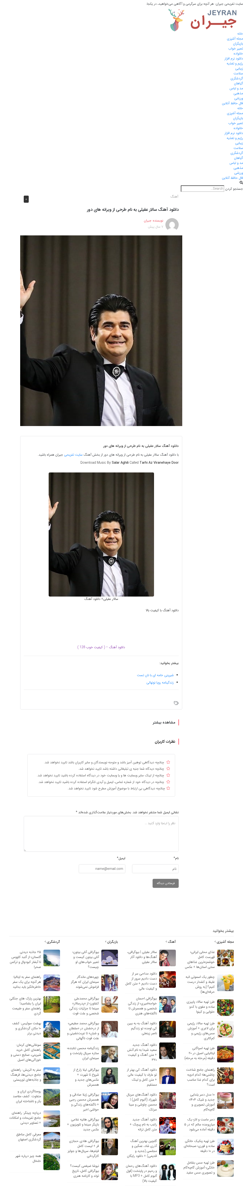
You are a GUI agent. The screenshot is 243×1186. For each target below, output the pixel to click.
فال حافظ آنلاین (232, 103)
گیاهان (238, 83)
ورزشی (238, 98)
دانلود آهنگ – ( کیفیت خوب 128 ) (101, 647)
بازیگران (238, 43)
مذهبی (238, 93)
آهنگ (174, 196)
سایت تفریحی (73, 454)
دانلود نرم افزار (233, 58)
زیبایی (239, 68)
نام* (176, 858)
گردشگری (236, 78)
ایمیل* (121, 858)
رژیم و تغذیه (235, 63)
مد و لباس (236, 88)
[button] (121, 182)
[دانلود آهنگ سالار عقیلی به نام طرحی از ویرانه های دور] (101, 330)
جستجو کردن (234, 188)
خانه (240, 33)
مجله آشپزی (235, 38)
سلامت (238, 73)
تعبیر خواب (235, 48)
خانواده (238, 53)
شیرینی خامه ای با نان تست (155, 675)
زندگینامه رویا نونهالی (160, 682)
